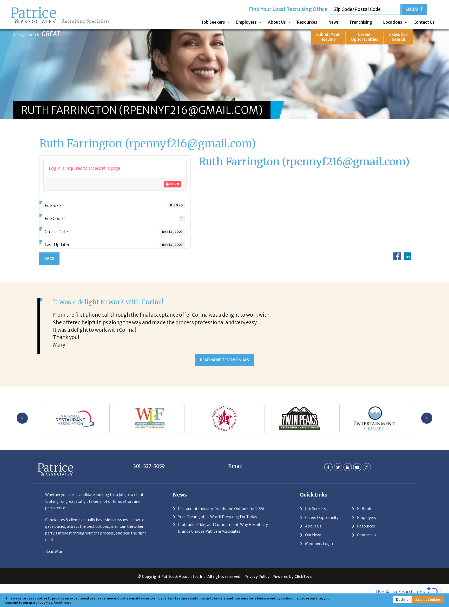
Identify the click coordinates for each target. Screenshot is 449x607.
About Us (277, 22)
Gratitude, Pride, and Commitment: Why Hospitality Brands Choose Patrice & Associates (223, 528)
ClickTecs (303, 576)
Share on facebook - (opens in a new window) (397, 256)
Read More (54, 551)
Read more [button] (62, 602)
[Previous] (22, 418)
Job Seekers (213, 22)
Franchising (361, 22)
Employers (246, 22)
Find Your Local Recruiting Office (288, 9)
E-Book (364, 508)
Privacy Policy (257, 576)
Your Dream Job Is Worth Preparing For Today (217, 516)
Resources (307, 22)
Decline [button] (402, 599)
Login (174, 184)
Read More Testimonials (224, 360)
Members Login (319, 543)
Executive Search (398, 37)
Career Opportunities (364, 37)
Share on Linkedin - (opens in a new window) (407, 256)
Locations (392, 22)
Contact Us (424, 22)
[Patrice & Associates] (60, 8)
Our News (313, 535)
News (333, 22)
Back (49, 258)
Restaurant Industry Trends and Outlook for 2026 (221, 508)
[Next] (426, 418)
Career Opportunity (322, 517)
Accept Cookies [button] (428, 599)
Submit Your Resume (328, 37)
